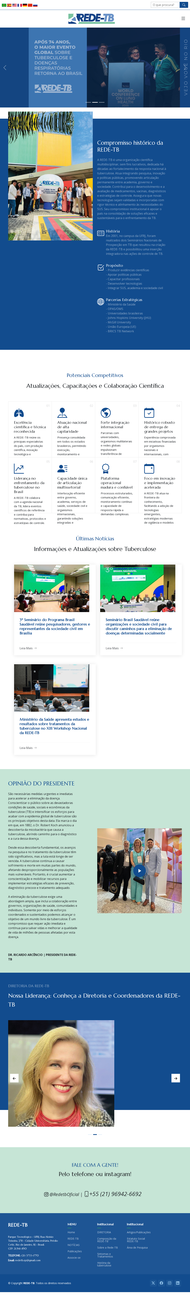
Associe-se (74, 1257)
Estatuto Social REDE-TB (136, 1240)
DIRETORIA (104, 1232)
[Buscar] (184, 5)
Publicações (75, 1251)
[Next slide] (175, 1078)
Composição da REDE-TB (106, 1240)
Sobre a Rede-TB (107, 1247)
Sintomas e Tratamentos (105, 1255)
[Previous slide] (14, 1078)
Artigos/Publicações (139, 1232)
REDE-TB (73, 1238)
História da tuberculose (104, 1264)
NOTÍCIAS (74, 1245)
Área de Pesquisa (137, 1247)
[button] (4, 67)
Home (71, 1232)
